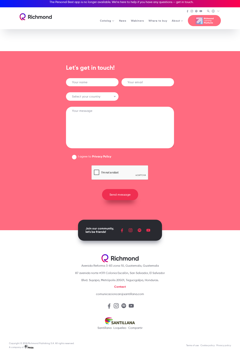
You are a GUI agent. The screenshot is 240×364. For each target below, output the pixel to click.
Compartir (135, 328)
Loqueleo (119, 328)
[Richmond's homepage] (35, 16)
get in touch (184, 2)
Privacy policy (223, 345)
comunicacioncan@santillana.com (120, 294)
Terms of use (192, 345)
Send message (120, 194)
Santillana (105, 328)
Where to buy (157, 20)
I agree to (94, 156)
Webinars (137, 20)
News (122, 20)
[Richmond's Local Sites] (216, 11)
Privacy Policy (101, 156)
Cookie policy (207, 345)
